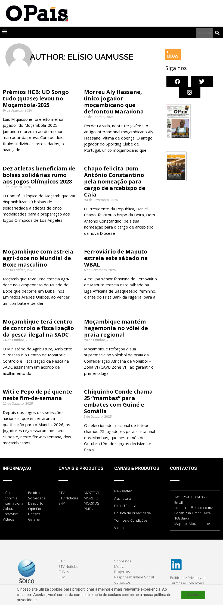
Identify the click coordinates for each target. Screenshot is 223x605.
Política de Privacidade (132, 513)
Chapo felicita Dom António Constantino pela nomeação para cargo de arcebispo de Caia (114, 181)
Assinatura (122, 498)
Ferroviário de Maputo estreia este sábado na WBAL (116, 258)
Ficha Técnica (125, 505)
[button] (4, 31)
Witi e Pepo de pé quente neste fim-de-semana (37, 395)
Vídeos (119, 527)
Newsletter (123, 491)
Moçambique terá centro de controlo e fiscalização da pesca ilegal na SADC (38, 328)
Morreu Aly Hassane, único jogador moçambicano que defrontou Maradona (114, 101)
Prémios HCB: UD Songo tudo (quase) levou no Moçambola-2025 (36, 98)
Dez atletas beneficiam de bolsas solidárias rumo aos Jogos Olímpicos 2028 (39, 175)
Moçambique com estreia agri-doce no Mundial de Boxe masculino (38, 258)
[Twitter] (202, 81)
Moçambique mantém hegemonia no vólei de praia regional (116, 328)
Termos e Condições (130, 520)
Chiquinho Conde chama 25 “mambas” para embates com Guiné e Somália (118, 401)
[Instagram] (189, 92)
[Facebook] (177, 81)
